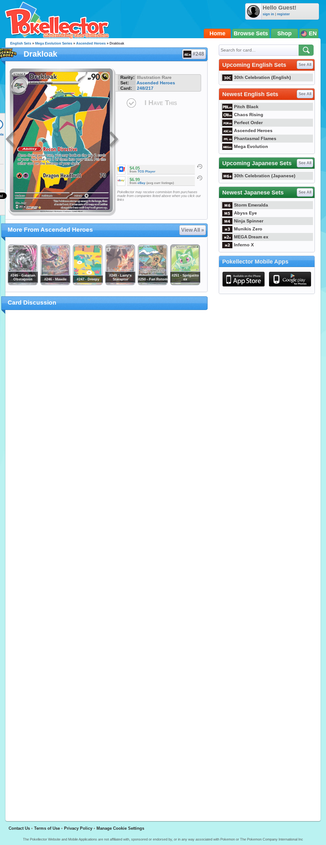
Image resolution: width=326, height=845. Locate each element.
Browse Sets (251, 33)
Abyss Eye (245, 212)
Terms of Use (47, 828)
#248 (198, 54)
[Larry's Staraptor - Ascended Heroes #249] (120, 283)
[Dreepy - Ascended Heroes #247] (87, 283)
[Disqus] (106, 561)
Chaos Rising (248, 114)
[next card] (114, 140)
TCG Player (146, 171)
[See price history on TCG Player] (199, 166)
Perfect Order (248, 122)
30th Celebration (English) (262, 77)
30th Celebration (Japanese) (264, 175)
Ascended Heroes (91, 43)
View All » (192, 230)
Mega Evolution (251, 146)
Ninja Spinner (248, 220)
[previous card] (10, 140)
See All (305, 64)
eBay (141, 183)
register (283, 14)
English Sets (20, 43)
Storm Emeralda (251, 205)
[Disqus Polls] (106, 397)
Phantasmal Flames (255, 138)
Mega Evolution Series (53, 43)
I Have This (161, 103)
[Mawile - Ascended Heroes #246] (55, 283)
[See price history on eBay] (199, 177)
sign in (268, 14)
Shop (284, 33)
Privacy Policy (78, 828)
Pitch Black (246, 106)
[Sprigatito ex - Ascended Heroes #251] (185, 283)
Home (217, 33)
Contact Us (19, 828)
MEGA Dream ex (251, 236)
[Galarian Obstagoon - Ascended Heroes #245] (22, 283)
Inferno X (244, 244)
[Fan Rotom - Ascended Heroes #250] (152, 283)
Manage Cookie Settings (120, 828)
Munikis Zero (248, 228)
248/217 (145, 88)
